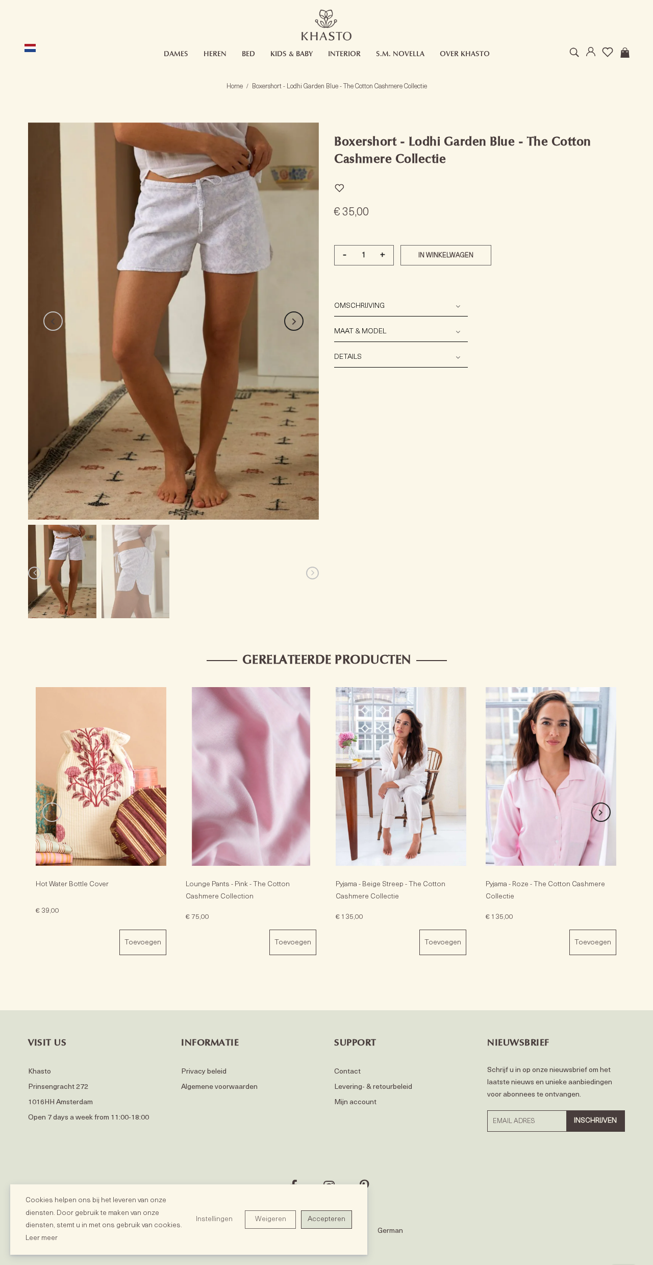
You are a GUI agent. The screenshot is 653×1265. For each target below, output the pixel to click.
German (390, 1231)
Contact (347, 1072)
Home (235, 86)
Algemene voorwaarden (219, 1087)
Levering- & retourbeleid (373, 1087)
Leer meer (42, 1238)
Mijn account (355, 1102)
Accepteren (326, 1219)
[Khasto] (326, 25)
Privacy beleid (204, 1072)
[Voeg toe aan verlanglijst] (339, 186)
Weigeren (270, 1219)
